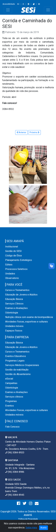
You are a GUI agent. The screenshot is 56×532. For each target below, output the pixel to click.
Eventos (9, 405)
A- (23, 4)
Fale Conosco (12, 426)
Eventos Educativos (15, 356)
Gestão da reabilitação (17, 369)
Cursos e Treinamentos (17, 290)
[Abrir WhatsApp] (48, 524)
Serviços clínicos (14, 396)
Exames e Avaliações (16, 308)
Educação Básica (14, 299)
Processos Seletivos (16, 269)
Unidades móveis (14, 326)
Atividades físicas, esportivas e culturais (26, 321)
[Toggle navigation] (8, 10)
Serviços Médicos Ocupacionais (22, 365)
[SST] (28, 164)
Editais (8, 264)
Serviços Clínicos (14, 303)
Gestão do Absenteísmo (18, 374)
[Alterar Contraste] (28, 4)
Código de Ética (13, 255)
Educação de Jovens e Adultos (21, 294)
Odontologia (11, 312)
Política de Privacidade (28, 519)
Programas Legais (14, 360)
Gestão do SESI (13, 251)
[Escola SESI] (28, 204)
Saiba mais (31, 527)
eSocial (9, 378)
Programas (11, 401)
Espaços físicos (13, 330)
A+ (18, 4)
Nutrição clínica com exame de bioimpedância (29, 317)
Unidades (10, 273)
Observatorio (12, 278)
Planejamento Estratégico (18, 260)
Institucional (11, 246)
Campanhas (11, 383)
